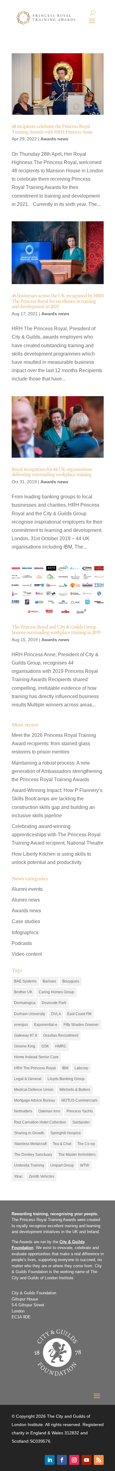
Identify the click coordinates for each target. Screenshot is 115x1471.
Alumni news (26, 899)
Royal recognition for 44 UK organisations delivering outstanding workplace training (52, 472)
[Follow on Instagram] (74, 1460)
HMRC (61, 1046)
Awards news (54, 138)
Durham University (29, 1014)
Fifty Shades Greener (81, 1025)
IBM (65, 1068)
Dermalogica (25, 1003)
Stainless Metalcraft (30, 1144)
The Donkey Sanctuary (33, 1154)
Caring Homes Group (56, 992)
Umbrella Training (29, 1165)
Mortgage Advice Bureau (34, 1100)
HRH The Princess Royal (35, 1068)
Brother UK (23, 992)
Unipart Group (62, 1165)
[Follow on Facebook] (62, 1460)
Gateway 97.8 (25, 1035)
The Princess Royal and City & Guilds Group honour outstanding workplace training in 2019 (56, 629)
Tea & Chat (62, 1144)
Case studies (26, 921)
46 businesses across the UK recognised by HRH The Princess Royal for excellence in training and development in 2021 (58, 301)
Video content (27, 954)
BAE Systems (25, 981)
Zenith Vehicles (41, 1176)
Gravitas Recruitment (60, 1035)
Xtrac (18, 1176)
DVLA (56, 1014)
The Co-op (86, 1144)
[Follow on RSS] (99, 1460)
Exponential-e (45, 1025)
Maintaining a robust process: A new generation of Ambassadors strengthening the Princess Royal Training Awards (57, 771)
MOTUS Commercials (79, 1100)
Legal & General (27, 1079)
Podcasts (22, 943)
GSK (45, 1046)
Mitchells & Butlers (74, 1089)
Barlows (49, 981)
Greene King (24, 1046)
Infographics (25, 932)
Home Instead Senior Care (36, 1057)
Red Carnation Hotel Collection (40, 1122)
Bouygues (70, 981)
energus (21, 1025)
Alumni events (27, 889)
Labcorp (81, 1068)
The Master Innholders (77, 1154)
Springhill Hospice (65, 1133)
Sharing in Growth (29, 1133)
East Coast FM (79, 1014)
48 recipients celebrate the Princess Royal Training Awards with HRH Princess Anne (52, 129)
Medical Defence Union (33, 1089)
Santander (81, 1122)
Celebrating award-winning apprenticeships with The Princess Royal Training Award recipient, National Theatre (57, 835)
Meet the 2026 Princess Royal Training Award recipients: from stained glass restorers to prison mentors (54, 743)
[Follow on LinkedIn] (50, 1460)
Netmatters (23, 1111)
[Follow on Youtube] (86, 1460)
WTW (84, 1165)
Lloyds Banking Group (66, 1079)
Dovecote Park (54, 1003)
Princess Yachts (80, 1111)
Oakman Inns (49, 1111)
